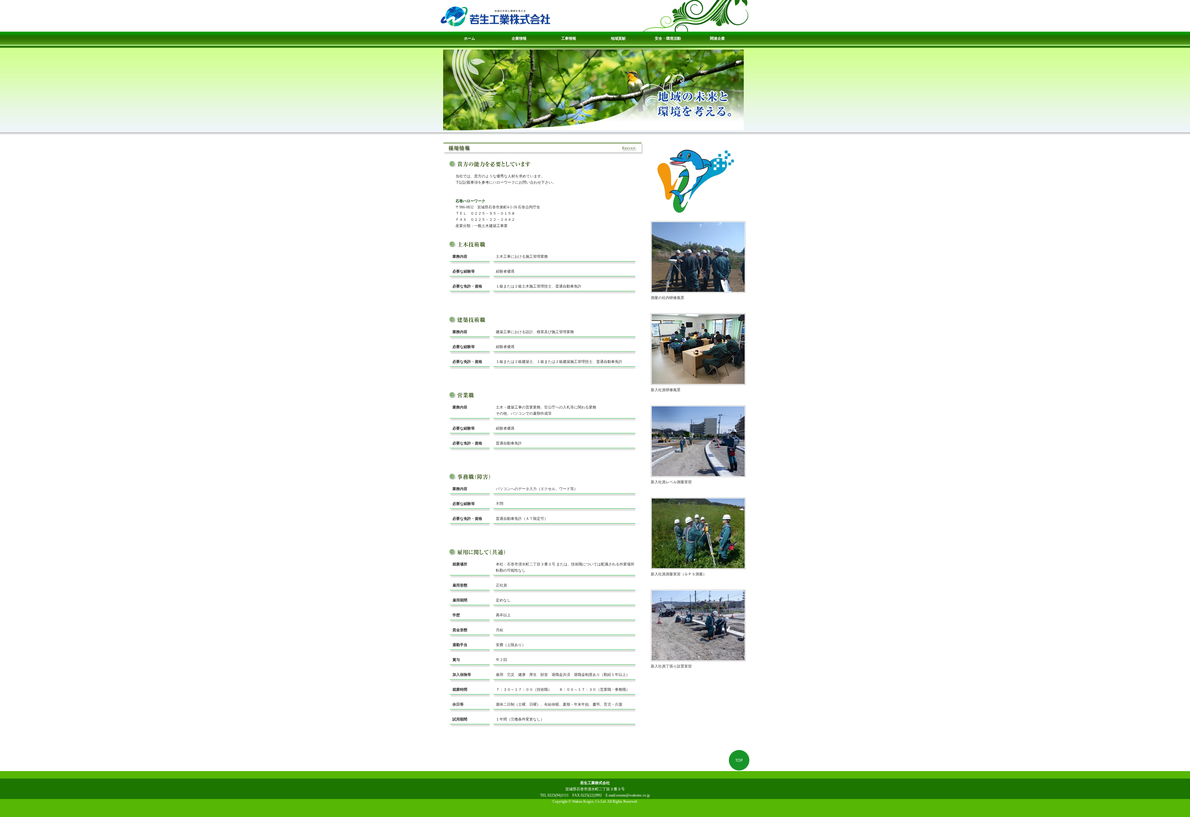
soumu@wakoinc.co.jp (633, 795)
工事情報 (568, 38)
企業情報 (519, 38)
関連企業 (717, 38)
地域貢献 (618, 38)
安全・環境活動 (668, 38)
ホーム (469, 38)
